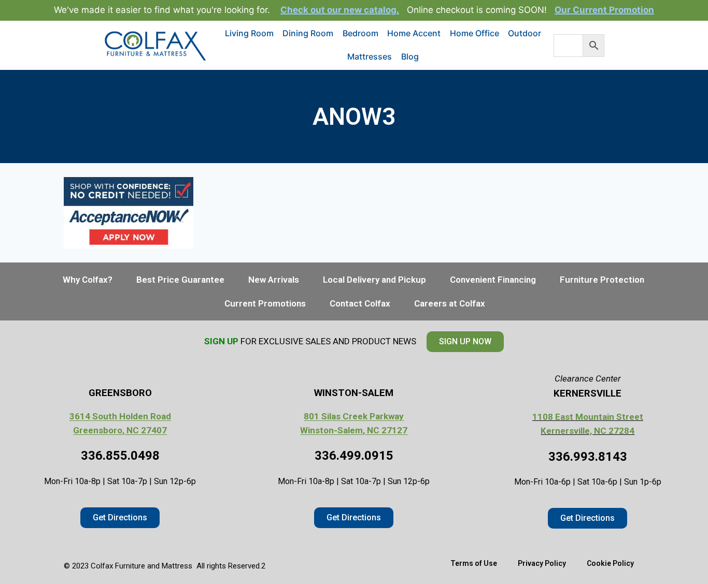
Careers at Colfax (449, 303)
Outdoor (524, 33)
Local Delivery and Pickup (374, 279)
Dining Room (307, 33)
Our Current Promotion (604, 10)
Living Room (249, 33)
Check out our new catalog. (339, 10)
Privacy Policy (542, 563)
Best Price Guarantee (180, 279)
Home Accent (414, 33)
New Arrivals (273, 279)
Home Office (474, 33)
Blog (410, 56)
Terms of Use (473, 563)
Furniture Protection (602, 279)
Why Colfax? (87, 279)
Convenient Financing (493, 279)
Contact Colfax (360, 303)
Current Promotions (265, 303)
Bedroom (360, 33)
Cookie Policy (610, 563)
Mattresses (369, 56)
